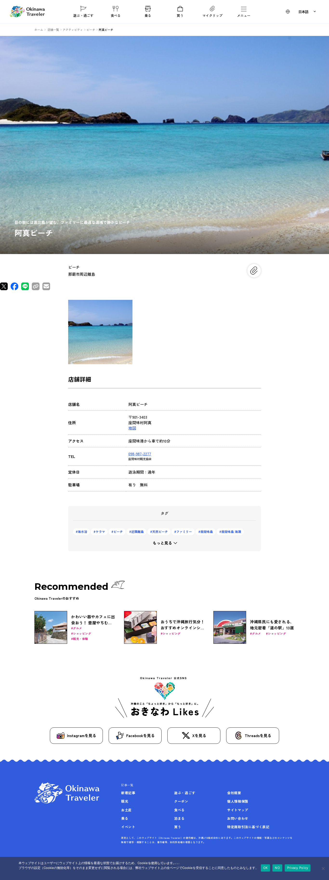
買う (180, 15)
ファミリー (184, 531)
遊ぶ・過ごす (83, 15)
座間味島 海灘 (231, 531)
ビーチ (118, 531)
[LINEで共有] (25, 286)
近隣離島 (137, 531)
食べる (116, 15)
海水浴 (82, 531)
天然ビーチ (160, 531)
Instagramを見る (81, 735)
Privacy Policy (297, 868)
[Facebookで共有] (14, 286)
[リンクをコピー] (35, 286)
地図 (132, 428)
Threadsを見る (258, 735)
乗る (148, 15)
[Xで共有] (4, 286)
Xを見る (199, 735)
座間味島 (206, 531)
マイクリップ (212, 15)
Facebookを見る (140, 735)
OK (265, 868)
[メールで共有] (46, 286)
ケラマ (100, 531)
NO (277, 868)
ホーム (38, 29)
